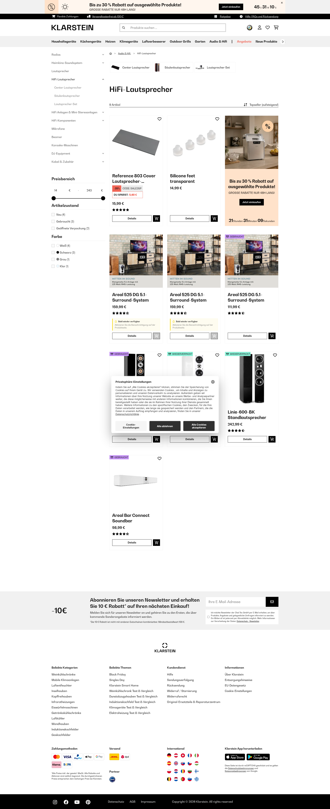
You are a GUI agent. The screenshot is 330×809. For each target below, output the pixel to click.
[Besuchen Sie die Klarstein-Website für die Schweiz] (183, 755)
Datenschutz (116, 801)
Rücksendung (176, 685)
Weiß (64, 245)
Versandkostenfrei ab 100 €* (108, 16)
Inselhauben (59, 691)
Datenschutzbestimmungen (241, 768)
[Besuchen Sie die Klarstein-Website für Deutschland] (169, 755)
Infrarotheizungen (63, 702)
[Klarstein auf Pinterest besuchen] (88, 802)
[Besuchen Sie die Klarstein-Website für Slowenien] (190, 779)
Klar (63, 266)
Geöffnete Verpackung (72, 228)
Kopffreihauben (62, 696)
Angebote (244, 41)
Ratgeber (225, 16)
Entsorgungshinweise (238, 680)
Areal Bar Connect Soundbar (131, 518)
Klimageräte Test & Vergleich (128, 707)
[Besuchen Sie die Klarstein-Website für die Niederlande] (176, 779)
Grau (64, 259)
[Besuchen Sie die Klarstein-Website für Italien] (197, 755)
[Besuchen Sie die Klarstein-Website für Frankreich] (190, 755)
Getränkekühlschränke (66, 713)
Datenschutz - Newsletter (248, 621)
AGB (132, 801)
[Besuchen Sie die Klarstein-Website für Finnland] (197, 771)
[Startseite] (113, 53)
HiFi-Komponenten (64, 120)
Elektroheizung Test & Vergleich (129, 713)
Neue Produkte (266, 41)
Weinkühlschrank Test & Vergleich (131, 691)
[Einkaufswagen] (276, 28)
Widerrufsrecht (177, 696)
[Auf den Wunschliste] (159, 119)
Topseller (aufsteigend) (264, 104)
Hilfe (170, 674)
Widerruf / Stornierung (182, 691)
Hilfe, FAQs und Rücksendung (261, 16)
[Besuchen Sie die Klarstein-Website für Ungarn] (197, 763)
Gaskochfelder (61, 735)
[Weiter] (282, 41)
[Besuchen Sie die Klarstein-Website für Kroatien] (176, 771)
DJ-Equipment (61, 153)
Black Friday (117, 674)
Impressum (148, 801)
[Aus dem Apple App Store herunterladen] (235, 756)
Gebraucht (65, 221)
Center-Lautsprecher (67, 87)
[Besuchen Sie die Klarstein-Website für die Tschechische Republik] (190, 763)
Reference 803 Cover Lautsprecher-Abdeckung (133, 178)
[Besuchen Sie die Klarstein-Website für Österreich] (176, 755)
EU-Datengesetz (235, 685)
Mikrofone (58, 128)
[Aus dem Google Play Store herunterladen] (258, 757)
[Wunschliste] (268, 28)
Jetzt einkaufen (231, 6)
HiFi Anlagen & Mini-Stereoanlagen (74, 112)
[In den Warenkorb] (156, 218)
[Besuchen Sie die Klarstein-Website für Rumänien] (183, 771)
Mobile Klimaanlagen (65, 680)
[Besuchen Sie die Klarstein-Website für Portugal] (183, 779)
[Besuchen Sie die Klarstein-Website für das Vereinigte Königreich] (176, 763)
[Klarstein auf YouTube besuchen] (77, 802)
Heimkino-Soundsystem (67, 63)
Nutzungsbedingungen (235, 771)
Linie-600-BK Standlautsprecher (247, 414)
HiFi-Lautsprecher (63, 79)
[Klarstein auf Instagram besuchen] (55, 802)
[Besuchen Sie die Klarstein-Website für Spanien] (169, 763)
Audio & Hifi (124, 53)
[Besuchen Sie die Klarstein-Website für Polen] (169, 771)
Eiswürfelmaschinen (65, 707)
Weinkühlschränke (63, 674)
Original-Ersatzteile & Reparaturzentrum (193, 702)
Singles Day (116, 680)
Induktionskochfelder (65, 729)
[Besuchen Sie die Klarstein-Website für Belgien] (169, 779)
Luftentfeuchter (62, 685)
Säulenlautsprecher (67, 95)
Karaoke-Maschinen (65, 145)
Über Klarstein (234, 674)
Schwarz (67, 252)
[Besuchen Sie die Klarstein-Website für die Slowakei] (183, 763)
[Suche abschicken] (123, 28)
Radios (56, 54)
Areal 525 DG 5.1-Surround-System (130, 297)
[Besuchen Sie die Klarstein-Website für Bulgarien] (190, 771)
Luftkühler (58, 718)
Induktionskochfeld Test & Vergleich (132, 702)
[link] (136, 142)
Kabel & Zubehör (63, 161)
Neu (60, 214)
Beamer (57, 137)
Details (132, 218)
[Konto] (259, 28)
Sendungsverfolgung (180, 680)
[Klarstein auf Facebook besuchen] (66, 802)
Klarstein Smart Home (124, 685)
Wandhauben (60, 724)
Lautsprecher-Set (65, 104)
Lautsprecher (60, 71)
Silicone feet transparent (182, 178)
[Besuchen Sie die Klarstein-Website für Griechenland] (197, 779)
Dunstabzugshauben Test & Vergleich (133, 696)
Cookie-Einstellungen (238, 691)
